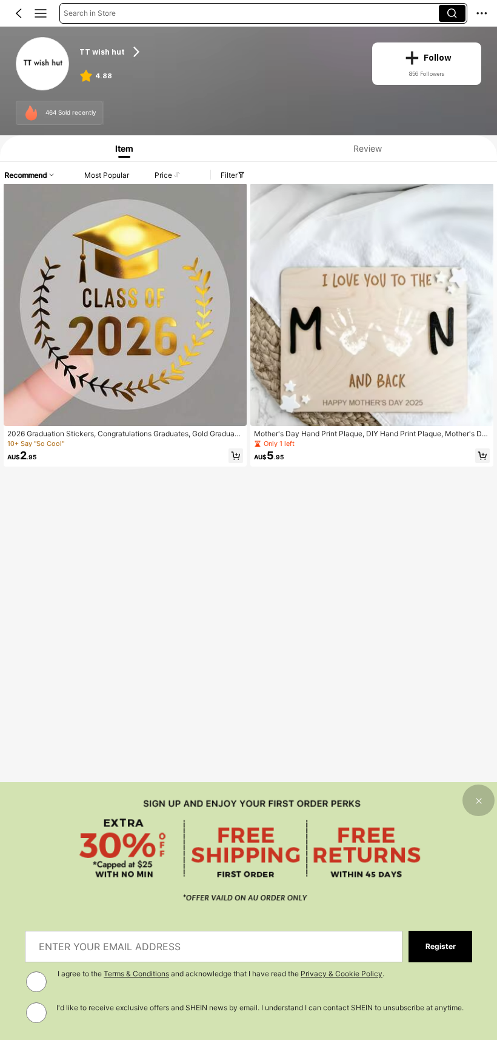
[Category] (41, 13)
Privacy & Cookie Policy (341, 973)
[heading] (217, 51)
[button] (19, 13)
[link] (42, 64)
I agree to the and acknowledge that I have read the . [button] (221, 973)
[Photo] (31, 113)
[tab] (122, 148)
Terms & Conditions (136, 973)
